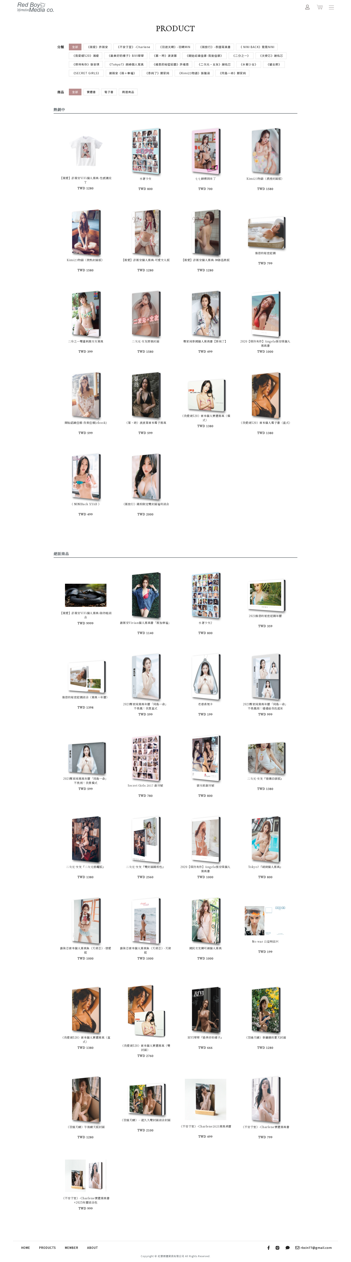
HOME (25, 1248)
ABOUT (92, 1248)
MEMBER (71, 1248)
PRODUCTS (47, 1248)
